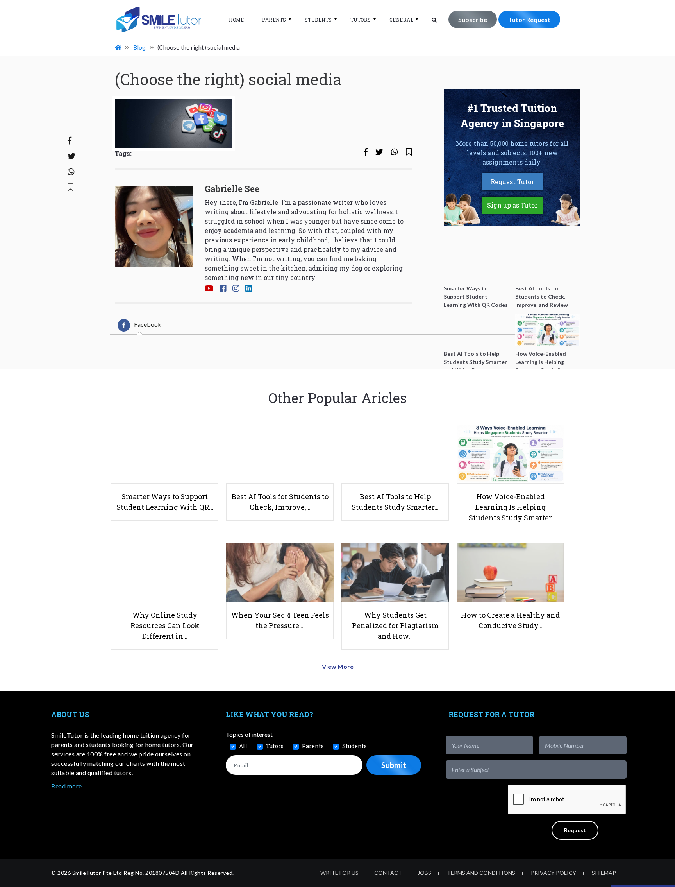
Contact (388, 872)
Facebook (147, 324)
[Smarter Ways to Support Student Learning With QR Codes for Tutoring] (476, 264)
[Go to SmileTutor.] (119, 47)
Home (236, 19)
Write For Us (339, 872)
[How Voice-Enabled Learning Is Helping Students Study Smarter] (548, 330)
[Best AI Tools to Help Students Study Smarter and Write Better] (476, 330)
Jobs (424, 872)
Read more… (69, 786)
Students (318, 19)
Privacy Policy (553, 872)
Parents (274, 19)
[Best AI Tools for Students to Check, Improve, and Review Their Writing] (548, 264)
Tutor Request (529, 19)
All (243, 746)
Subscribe (472, 19)
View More (338, 666)
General (401, 19)
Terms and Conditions (481, 872)
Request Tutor (512, 181)
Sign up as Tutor (512, 205)
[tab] (139, 325)
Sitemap (604, 872)
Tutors (360, 19)
